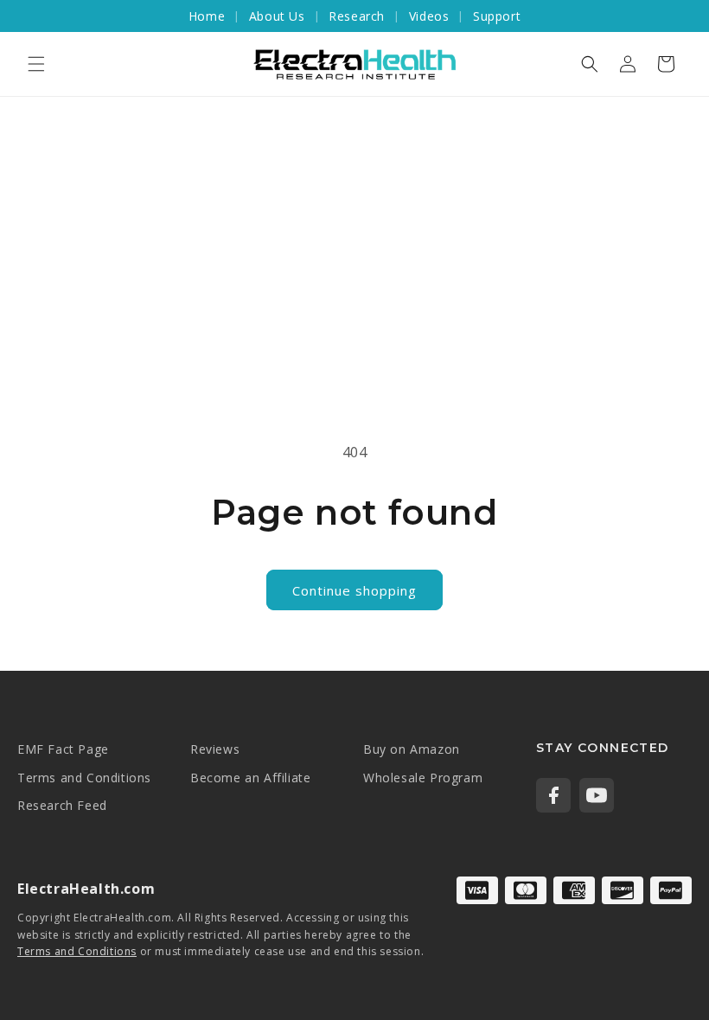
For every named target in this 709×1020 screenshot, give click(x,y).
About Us (277, 16)
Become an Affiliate (250, 777)
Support (497, 16)
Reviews (215, 749)
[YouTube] (596, 795)
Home (206, 16)
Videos (429, 16)
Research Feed (62, 805)
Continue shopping (354, 590)
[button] (36, 64)
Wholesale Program (422, 777)
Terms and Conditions (84, 777)
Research (357, 16)
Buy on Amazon (411, 749)
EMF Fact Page (63, 749)
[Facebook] (553, 795)
